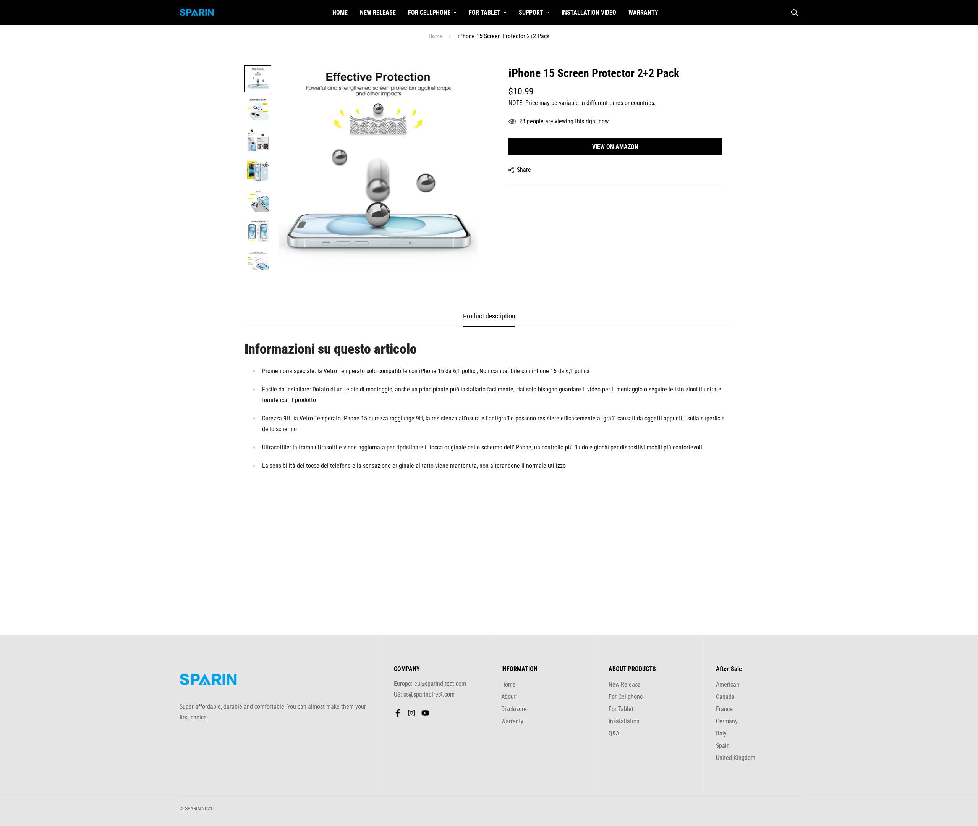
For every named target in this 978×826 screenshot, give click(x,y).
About (508, 696)
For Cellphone (429, 12)
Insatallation (624, 721)
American (727, 684)
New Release (378, 12)
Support (531, 12)
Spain (723, 745)
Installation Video (589, 12)
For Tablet (484, 12)
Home (340, 12)
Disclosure (514, 709)
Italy (721, 733)
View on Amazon (615, 146)
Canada (725, 696)
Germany (727, 721)
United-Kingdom (735, 757)
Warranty (643, 12)
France (724, 709)
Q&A (614, 733)
